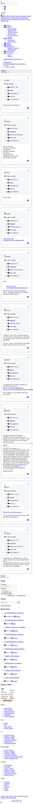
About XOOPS (12, 29)
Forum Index (6, 16)
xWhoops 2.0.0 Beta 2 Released (13, 670)
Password (3, 588)
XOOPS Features (13, 32)
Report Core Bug (9, 775)
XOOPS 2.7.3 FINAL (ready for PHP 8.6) (15, 627)
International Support (6, 19)
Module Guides (8, 728)
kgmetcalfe (12, 421)
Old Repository (12, 49)
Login (9, 54)
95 (14, 427)
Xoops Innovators (9, 713)
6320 (14, 230)
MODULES (9, 46)
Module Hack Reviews (19, 19)
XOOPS (8, 27)
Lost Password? (21, 595)
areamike (11, 497)
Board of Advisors (9, 711)
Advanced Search (6, 605)
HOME (8, 25)
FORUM (8, 38)
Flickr (5, 785)
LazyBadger (12, 131)
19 (14, 96)
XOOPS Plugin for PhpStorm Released (14, 649)
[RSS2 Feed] (11, 798)
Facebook (7, 782)
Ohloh (6, 788)
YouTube (6, 787)
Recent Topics (12, 41)
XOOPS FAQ (10, 51)
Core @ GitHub (8, 750)
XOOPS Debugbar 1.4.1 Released (13, 663)
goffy (14, 623)
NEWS (8, 43)
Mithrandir (12, 224)
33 (14, 503)
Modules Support (5, 17)
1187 (14, 137)
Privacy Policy (13, 796)
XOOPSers (7, 714)
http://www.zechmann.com (19, 464)
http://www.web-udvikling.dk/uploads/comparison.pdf (13, 239)
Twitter (6, 790)
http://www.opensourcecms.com (13, 512)
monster (11, 370)
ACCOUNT (9, 53)
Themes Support (15, 17)
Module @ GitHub (13, 48)
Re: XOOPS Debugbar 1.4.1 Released (14, 613)
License (10, 37)
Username (3, 584)
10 (28, 529)
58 (14, 376)
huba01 (11, 90)
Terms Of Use (12, 33)
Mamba (18, 616)
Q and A (6, 65)
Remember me (6, 592)
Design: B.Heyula (17, 801)
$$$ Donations (8, 765)
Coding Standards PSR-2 (11, 758)
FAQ (5, 725)
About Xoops (8, 708)
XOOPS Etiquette (9, 716)
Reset (10, 593)
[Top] (28, 108)
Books (6, 723)
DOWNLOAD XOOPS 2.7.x (14, 59)
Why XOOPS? (12, 30)
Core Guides (7, 726)
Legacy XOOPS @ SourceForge (13, 756)
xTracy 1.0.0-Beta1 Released (12, 677)
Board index (7, 62)
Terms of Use (4, 796)
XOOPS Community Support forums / (15, 64)
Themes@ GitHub (9, 738)
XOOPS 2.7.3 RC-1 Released (12, 656)
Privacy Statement (13, 35)
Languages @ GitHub (10, 740)
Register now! (11, 595)
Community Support (25, 16)
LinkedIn (6, 783)
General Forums (14, 16)
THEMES (9, 45)
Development (24, 17)
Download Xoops (9, 735)
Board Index (11, 40)
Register (10, 56)
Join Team (7, 767)
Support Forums (8, 741)
